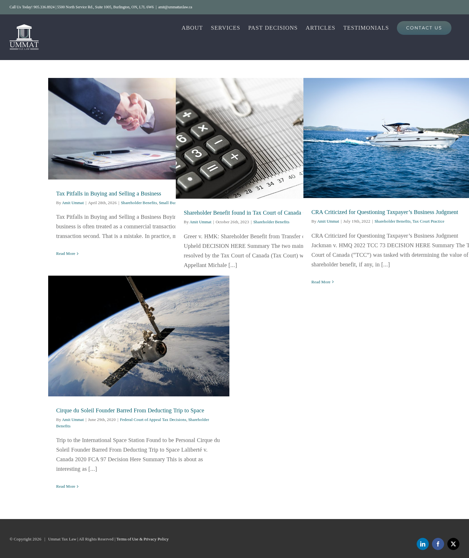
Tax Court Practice (428, 221)
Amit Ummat (73, 202)
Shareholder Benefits (139, 202)
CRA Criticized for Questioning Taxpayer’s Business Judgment (394, 138)
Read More (65, 253)
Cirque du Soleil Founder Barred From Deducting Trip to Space (139, 336)
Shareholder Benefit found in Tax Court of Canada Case (266, 138)
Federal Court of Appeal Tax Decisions (153, 419)
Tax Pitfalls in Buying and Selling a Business (139, 128)
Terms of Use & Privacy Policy (142, 539)
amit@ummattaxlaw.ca (175, 7)
